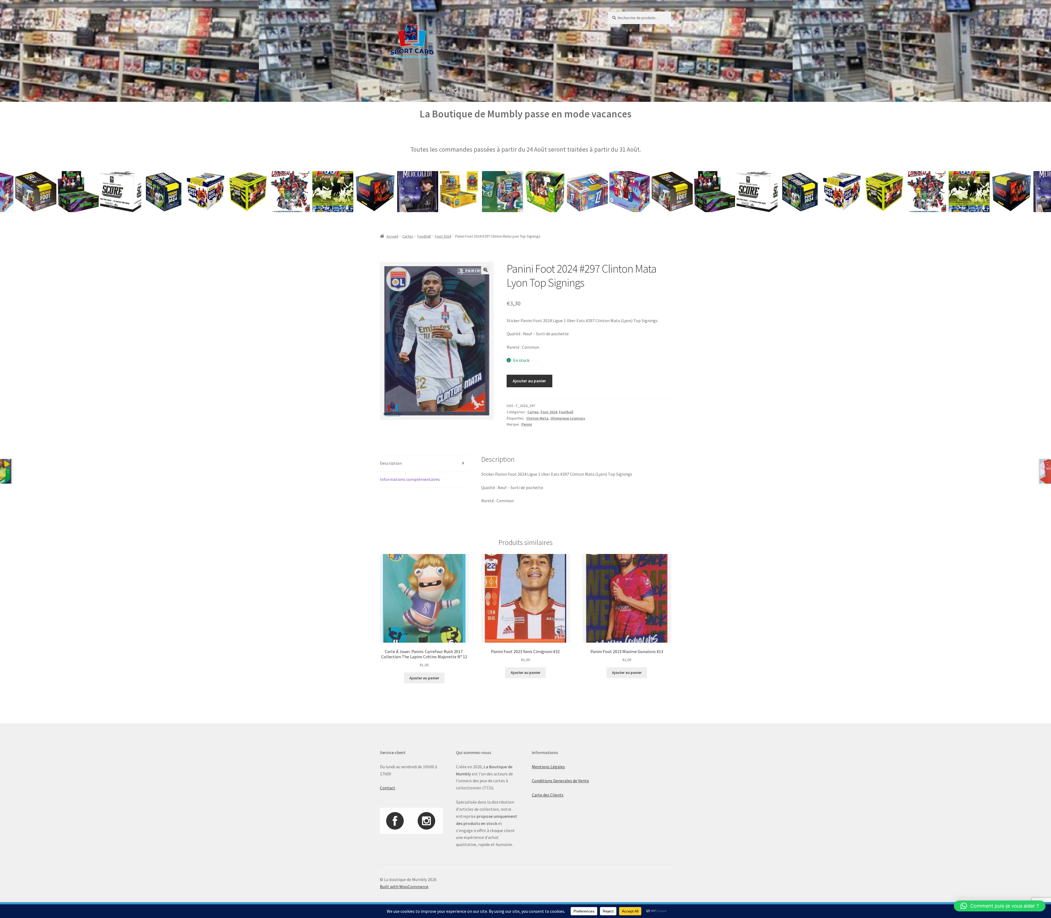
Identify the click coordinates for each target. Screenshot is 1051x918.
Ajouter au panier (529, 380)
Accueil (392, 236)
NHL (487, 91)
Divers (507, 91)
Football (388, 91)
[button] (485, 269)
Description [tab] (391, 463)
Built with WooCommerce (404, 886)
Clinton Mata (537, 418)
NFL (470, 91)
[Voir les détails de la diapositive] (26, 191)
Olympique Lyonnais (567, 418)
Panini (526, 424)
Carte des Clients (548, 795)
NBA (445, 91)
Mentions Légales (548, 766)
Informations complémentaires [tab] (410, 479)
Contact (387, 787)
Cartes (407, 236)
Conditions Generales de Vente (560, 780)
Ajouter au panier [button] (424, 677)
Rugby (419, 91)
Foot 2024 (443, 236)
